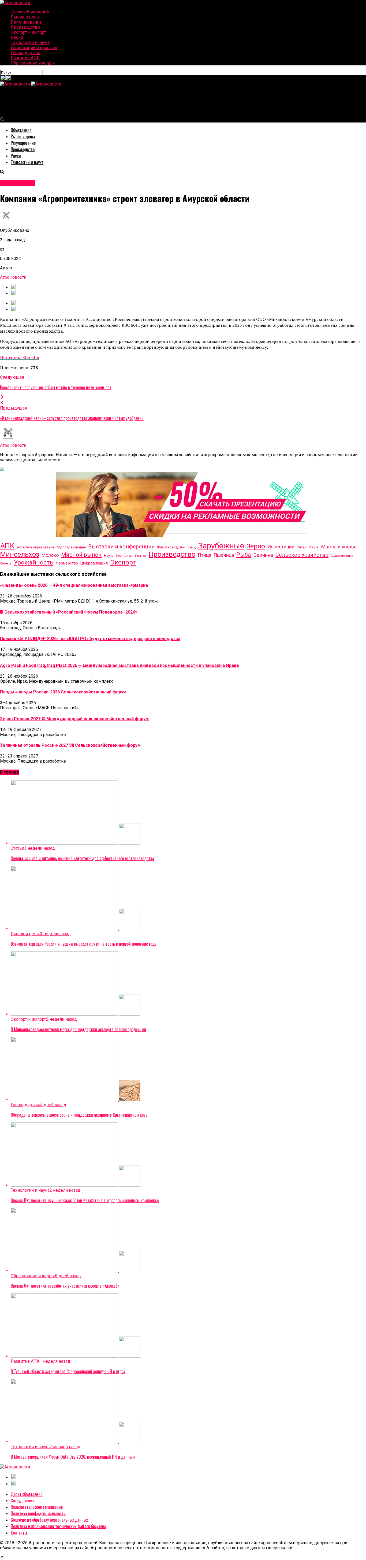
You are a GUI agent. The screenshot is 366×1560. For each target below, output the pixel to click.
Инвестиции (280, 546)
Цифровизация (94, 563)
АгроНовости (13, 277)
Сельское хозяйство (301, 555)
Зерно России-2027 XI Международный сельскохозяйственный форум (74, 718)
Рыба (243, 554)
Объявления (21, 130)
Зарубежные (221, 545)
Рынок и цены (25, 17)
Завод (192, 547)
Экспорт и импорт (28, 32)
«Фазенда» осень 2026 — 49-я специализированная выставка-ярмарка (74, 585)
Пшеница (224, 555)
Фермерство (67, 563)
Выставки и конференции (121, 547)
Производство (25, 27)
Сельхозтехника (342, 556)
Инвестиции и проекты (34, 47)
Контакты (19, 1532)
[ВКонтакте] (2, 78)
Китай (302, 547)
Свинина (263, 555)
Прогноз (140, 556)
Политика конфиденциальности (38, 1513)
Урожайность (33, 562)
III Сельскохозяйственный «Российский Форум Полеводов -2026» (68, 612)
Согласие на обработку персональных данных (49, 1520)
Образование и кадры (33, 62)
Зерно (256, 546)
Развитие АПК (25, 57)
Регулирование (26, 22)
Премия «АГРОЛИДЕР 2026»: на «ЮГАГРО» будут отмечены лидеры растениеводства (90, 638)
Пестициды (124, 556)
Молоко (50, 555)
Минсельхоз (19, 554)
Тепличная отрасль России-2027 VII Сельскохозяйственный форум (70, 745)
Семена (6, 563)
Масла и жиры (338, 547)
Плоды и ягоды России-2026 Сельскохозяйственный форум (63, 691)
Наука (109, 556)
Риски (17, 37)
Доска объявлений (30, 11)
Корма (314, 547)
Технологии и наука (30, 42)
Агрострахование (71, 547)
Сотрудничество (24, 1500)
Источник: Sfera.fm (19, 357)
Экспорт (123, 562)
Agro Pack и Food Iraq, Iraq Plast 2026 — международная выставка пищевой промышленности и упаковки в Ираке (119, 665)
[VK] (13, 287)
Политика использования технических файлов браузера (58, 1526)
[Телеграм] (8, 78)
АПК (7, 546)
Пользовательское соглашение (37, 1507)
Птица (204, 555)
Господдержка (25, 52)
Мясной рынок (81, 554)
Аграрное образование (35, 547)
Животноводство (171, 547)
